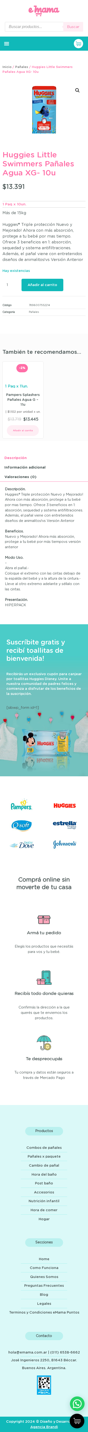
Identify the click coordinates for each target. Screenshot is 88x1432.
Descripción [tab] (15, 458)
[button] (6, 44)
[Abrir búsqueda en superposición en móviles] (44, 27)
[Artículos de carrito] (80, 43)
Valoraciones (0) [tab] (20, 477)
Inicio (6, 67)
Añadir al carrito (42, 285)
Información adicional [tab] (24, 467)
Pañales (21, 67)
